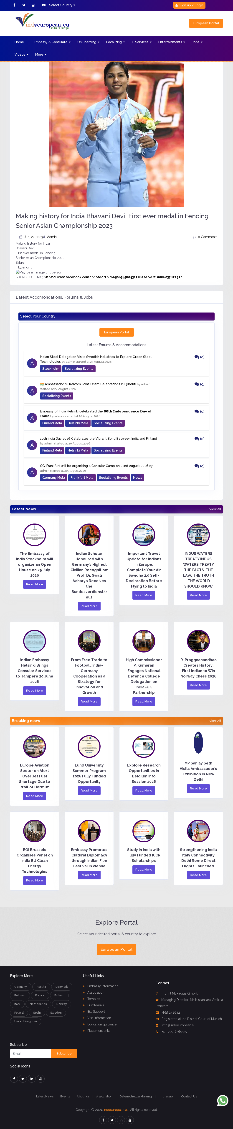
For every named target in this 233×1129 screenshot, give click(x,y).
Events (65, 1096)
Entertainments (170, 42)
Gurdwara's (95, 1005)
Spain (37, 1012)
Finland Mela (52, 423)
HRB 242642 (171, 1012)
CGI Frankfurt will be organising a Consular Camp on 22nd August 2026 (94, 466)
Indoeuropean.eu (116, 1110)
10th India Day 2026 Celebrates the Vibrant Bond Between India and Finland (98, 438)
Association (95, 992)
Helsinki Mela (78, 423)
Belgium (20, 995)
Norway (61, 1004)
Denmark (62, 986)
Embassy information (102, 986)
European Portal (206, 23)
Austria (41, 986)
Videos (20, 54)
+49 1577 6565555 (174, 1031)
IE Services (140, 42)
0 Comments (207, 237)
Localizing (114, 42)
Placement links (98, 1030)
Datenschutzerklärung (135, 1096)
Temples (93, 999)
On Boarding (86, 42)
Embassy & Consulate (50, 42)
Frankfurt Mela (82, 477)
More (39, 54)
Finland (59, 995)
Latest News (44, 1096)
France (40, 995)
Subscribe (64, 1053)
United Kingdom (25, 1021)
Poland (19, 1012)
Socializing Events (79, 368)
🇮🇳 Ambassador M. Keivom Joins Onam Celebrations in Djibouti (88, 384)
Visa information (98, 1018)
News (137, 477)
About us (83, 1096)
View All (215, 509)
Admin (52, 237)
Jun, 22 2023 (33, 237)
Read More (34, 584)
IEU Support (95, 1011)
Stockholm (50, 368)
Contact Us (189, 1096)
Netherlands (38, 1004)
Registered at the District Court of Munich (192, 1019)
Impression (167, 1096)
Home (19, 42)
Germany (20, 986)
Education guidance (101, 1024)
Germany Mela (53, 477)
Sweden (56, 1012)
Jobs (195, 42)
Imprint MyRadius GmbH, (179, 993)
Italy (17, 1004)
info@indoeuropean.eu (178, 1025)
